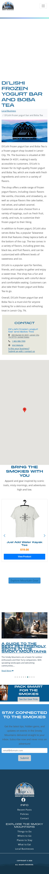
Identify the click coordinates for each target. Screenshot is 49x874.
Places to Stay (24, 840)
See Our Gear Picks (28, 699)
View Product (24, 556)
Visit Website (17, 345)
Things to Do (25, 831)
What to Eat (24, 844)
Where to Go (24, 835)
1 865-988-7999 (18, 341)
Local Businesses (24, 848)
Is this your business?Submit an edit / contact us (21, 350)
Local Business (9, 110)
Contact (24, 818)
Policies (24, 814)
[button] (44, 536)
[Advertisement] (24, 54)
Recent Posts (24, 809)
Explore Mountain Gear (24, 580)
